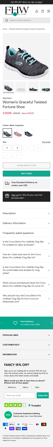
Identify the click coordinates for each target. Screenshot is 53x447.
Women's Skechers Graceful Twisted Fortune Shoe (27, 29)
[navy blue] (28, 133)
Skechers (7, 98)
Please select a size (26, 165)
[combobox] (26, 20)
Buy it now (26, 173)
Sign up (14, 195)
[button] (43, 11)
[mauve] (18, 133)
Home (5, 29)
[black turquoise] (7, 133)
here (40, 2)
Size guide (46, 142)
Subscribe (42, 395)
